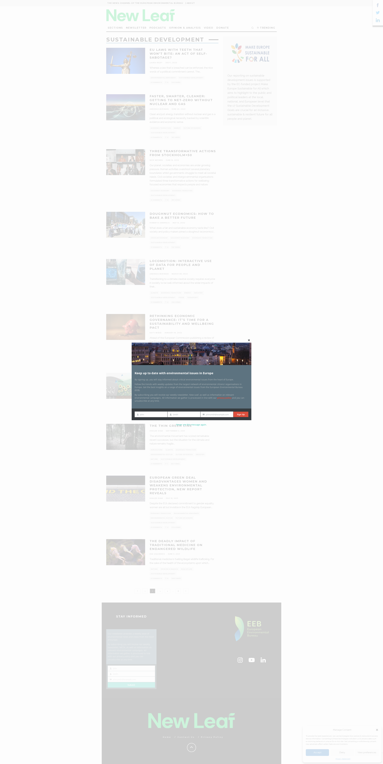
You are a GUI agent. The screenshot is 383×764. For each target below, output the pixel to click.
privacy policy (224, 397)
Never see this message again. (191, 424)
